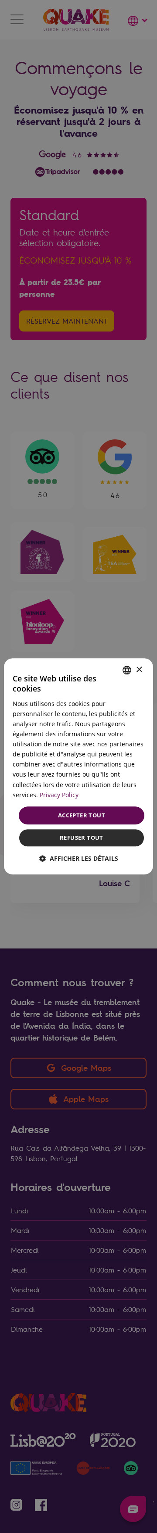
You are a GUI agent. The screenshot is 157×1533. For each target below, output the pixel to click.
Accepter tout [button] (81, 815)
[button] (78, 859)
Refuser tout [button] (81, 838)
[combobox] (127, 670)
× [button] (139, 670)
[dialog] (78, 766)
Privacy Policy (59, 795)
